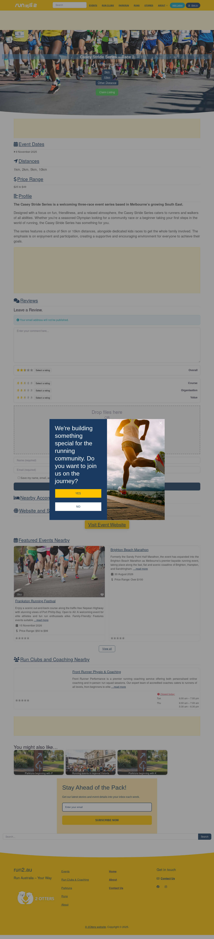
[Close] (161, 423)
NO (78, 506)
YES (78, 493)
